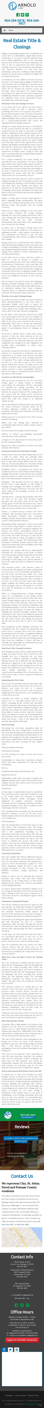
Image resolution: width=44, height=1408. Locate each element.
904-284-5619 (22, 1277)
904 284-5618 (22, 1288)
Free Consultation (27, 1117)
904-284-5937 (20, 1298)
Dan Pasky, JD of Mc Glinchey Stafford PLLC (20, 1138)
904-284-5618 (15, 20)
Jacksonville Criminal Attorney (22, 1270)
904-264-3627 (29, 22)
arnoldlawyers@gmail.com (23, 1295)
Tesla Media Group (32, 1404)
